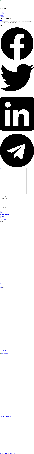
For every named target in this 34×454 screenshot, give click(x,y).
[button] (2, 15)
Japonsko (1, 20)
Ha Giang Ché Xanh (4, 214)
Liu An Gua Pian (3, 350)
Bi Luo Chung (3, 284)
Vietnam (1, 212)
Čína (0, 217)
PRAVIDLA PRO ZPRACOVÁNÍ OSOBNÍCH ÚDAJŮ (7, 453)
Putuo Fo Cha (3, 219)
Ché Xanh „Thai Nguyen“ (5, 416)
